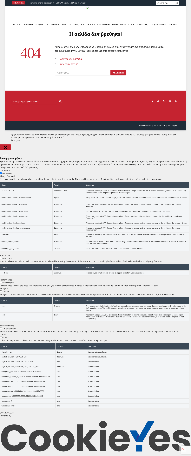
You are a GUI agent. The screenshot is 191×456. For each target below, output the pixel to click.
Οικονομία (52, 24)
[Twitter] (152, 101)
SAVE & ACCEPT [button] (7, 412)
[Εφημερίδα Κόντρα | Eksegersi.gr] (96, 13)
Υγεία (131, 24)
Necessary (7, 173)
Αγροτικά (79, 24)
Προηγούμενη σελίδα (70, 58)
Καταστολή (103, 24)
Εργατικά (66, 24)
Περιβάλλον (119, 24)
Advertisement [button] (7, 325)
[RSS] (164, 101)
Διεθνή (39, 24)
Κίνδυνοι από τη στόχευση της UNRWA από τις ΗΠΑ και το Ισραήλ (58, 3)
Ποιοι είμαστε (145, 125)
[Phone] (176, 101)
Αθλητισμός (159, 24)
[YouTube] (158, 101)
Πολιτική (28, 24)
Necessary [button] (5, 170)
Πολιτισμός (143, 24)
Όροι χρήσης (173, 125)
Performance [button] (6, 279)
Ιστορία (173, 24)
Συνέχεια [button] (15, 140)
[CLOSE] (5, 147)
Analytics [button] (4, 288)
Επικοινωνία (159, 125)
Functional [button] (5, 255)
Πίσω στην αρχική (68, 64)
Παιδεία (91, 24)
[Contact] (170, 101)
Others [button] (3, 334)
